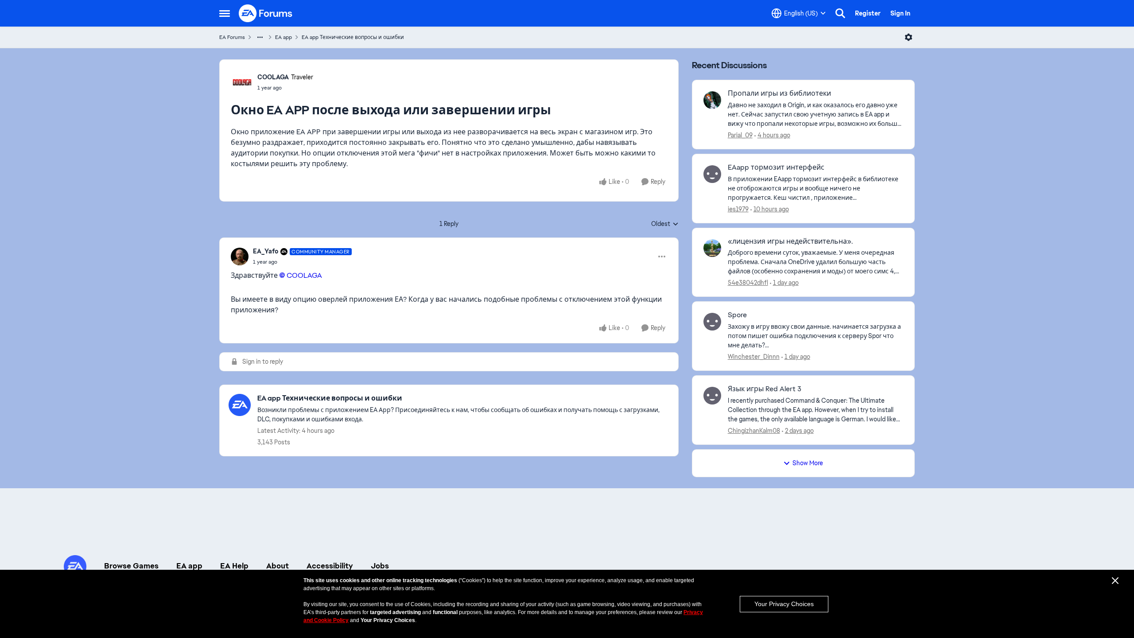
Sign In (900, 13)
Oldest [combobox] (665, 224)
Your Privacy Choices (784, 603)
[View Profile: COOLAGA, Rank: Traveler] (242, 82)
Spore (737, 315)
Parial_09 (740, 135)
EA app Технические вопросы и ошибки (353, 37)
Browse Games (131, 566)
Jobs (380, 566)
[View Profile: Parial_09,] (712, 100)
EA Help (234, 566)
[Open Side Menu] (224, 13)
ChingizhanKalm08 (754, 431)
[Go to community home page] (266, 13)
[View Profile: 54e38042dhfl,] (712, 248)
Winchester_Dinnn (754, 357)
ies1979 (738, 209)
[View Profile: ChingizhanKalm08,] (712, 396)
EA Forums (232, 37)
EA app (283, 37)
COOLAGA (273, 77)
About (277, 566)
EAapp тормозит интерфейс (776, 167)
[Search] (840, 13)
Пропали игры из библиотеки (779, 93)
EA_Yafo (265, 251)
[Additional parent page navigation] (260, 37)
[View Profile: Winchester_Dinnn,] (712, 322)
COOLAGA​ (304, 275)
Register (868, 13)
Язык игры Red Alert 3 (764, 389)
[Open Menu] (908, 37)
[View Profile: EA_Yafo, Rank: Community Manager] (240, 256)
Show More (807, 463)
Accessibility (330, 566)
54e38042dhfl (748, 283)
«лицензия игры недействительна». (790, 241)
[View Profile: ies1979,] (712, 174)
